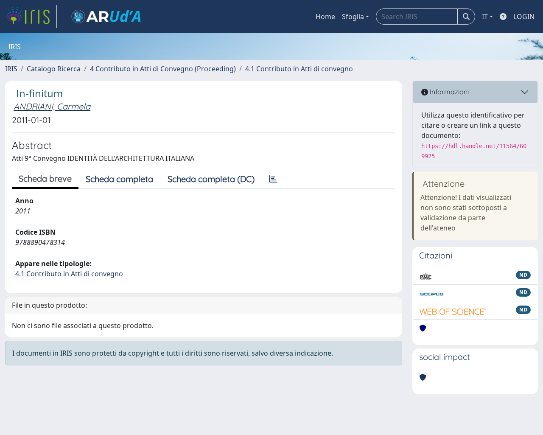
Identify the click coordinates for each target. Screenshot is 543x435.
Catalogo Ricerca (54, 68)
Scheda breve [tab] (45, 178)
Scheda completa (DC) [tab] (211, 179)
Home (325, 16)
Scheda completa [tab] (119, 179)
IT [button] (485, 16)
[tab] (273, 179)
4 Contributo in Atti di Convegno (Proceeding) (163, 68)
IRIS (11, 68)
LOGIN (524, 16)
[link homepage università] (106, 16)
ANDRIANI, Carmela (52, 106)
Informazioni (448, 91)
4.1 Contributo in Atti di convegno (299, 68)
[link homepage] (31, 16)
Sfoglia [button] (353, 16)
